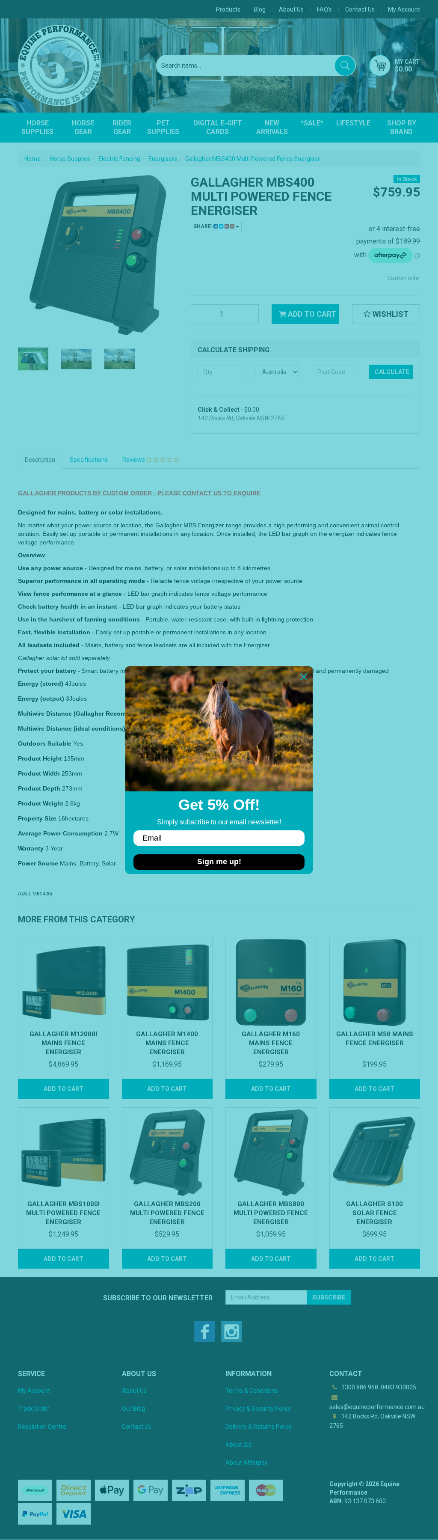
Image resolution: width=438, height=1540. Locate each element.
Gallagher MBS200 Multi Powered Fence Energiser (167, 1213)
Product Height (40, 758)
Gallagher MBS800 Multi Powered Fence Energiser (271, 1213)
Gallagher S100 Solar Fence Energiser (374, 1213)
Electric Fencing (119, 158)
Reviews (134, 459)
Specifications (89, 459)
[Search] (345, 66)
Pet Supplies (163, 127)
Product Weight (40, 803)
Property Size (37, 818)
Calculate (392, 372)
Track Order (34, 1408)
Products (228, 9)
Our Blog (133, 1408)
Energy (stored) (40, 683)
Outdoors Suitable (44, 743)
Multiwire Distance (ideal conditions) (71, 728)
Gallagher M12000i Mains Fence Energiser (63, 1043)
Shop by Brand (401, 127)
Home (32, 158)
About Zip (238, 1444)
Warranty (31, 848)
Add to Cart (311, 313)
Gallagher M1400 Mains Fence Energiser (167, 1043)
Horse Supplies (37, 127)
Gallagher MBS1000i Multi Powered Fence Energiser (63, 1213)
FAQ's (324, 9)
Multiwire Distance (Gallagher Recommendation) (88, 713)
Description (40, 459)
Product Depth (39, 788)
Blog (260, 9)
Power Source (38, 863)
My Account (34, 1390)
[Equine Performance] (59, 65)
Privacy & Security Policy (258, 1408)
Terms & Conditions (251, 1390)
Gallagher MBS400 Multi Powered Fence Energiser (252, 158)
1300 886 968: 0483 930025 (378, 1387)
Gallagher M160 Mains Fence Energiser (271, 1043)
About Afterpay (246, 1462)
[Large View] (33, 359)
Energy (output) (41, 698)
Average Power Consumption (60, 833)
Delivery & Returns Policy (258, 1426)
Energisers (162, 158)
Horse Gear (83, 127)
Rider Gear (121, 127)
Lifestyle (353, 123)
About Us (291, 9)
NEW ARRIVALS (272, 127)
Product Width (39, 773)
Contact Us (360, 9)
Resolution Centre (42, 1426)
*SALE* (312, 123)
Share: (203, 226)
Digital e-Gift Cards (217, 127)
